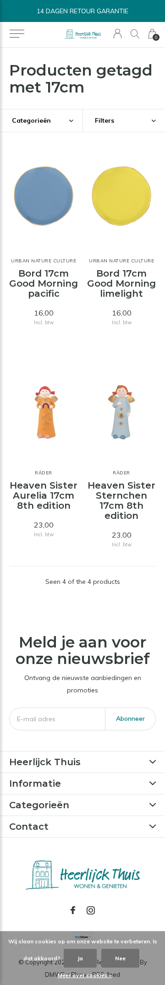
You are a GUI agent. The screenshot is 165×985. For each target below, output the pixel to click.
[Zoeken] (135, 34)
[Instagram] (91, 910)
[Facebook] (73, 910)
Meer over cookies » (85, 975)
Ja (80, 958)
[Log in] (117, 34)
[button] (17, 34)
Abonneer (130, 718)
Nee (120, 958)
